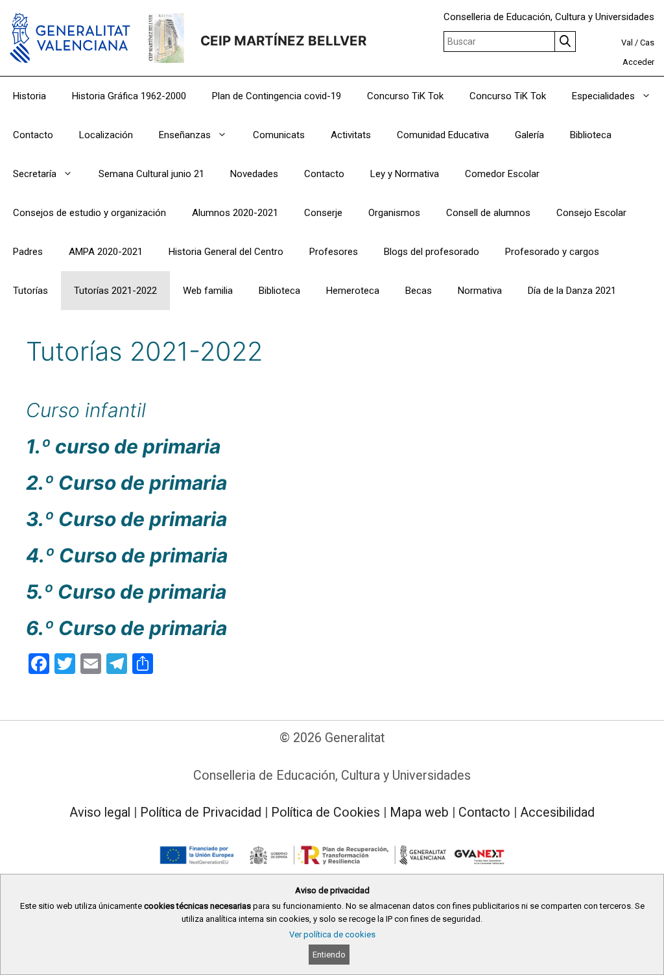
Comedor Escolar (502, 174)
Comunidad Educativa (443, 135)
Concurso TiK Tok (405, 96)
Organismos (394, 213)
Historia (29, 96)
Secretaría (34, 174)
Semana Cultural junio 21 (151, 174)
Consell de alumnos (488, 213)
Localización (106, 135)
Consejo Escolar (591, 213)
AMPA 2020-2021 (106, 252)
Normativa (480, 290)
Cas (647, 42)
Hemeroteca (352, 290)
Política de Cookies (325, 812)
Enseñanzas (185, 135)
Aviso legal (99, 812)
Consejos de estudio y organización (89, 213)
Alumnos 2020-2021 (235, 213)
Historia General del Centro (226, 252)
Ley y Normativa (404, 174)
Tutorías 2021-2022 (115, 290)
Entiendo (329, 954)
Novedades (254, 174)
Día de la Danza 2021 (572, 290)
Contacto (33, 135)
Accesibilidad (557, 812)
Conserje (323, 213)
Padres (28, 252)
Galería (529, 135)
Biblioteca (590, 135)
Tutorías (30, 290)
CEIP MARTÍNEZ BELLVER (283, 40)
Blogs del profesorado (431, 252)
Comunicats (279, 135)
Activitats (351, 135)
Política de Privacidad (200, 812)
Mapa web (419, 812)
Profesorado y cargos (552, 252)
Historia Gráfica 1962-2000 (129, 96)
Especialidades (603, 96)
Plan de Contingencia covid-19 (276, 96)
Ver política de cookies (332, 934)
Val (627, 42)
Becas (418, 290)
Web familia (208, 290)
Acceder (638, 62)
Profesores (333, 252)
